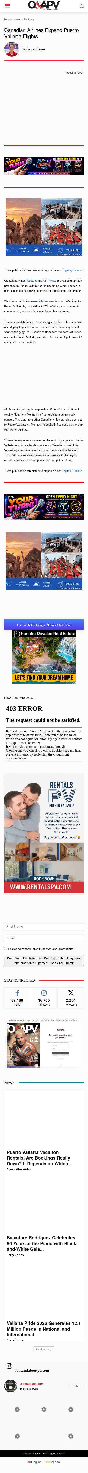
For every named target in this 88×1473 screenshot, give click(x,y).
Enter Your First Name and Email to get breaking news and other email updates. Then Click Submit (44, 961)
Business (29, 19)
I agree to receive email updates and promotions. (40, 948)
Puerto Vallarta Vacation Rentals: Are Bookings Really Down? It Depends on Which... (39, 1158)
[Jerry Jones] (12, 49)
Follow (44, 990)
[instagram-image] (17, 1409)
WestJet (32, 280)
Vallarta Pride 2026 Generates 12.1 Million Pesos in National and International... (44, 1329)
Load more (42, 1349)
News (17, 19)
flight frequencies (48, 301)
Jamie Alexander (19, 1169)
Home (8, 19)
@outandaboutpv (32, 1383)
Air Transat (49, 280)
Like (17, 990)
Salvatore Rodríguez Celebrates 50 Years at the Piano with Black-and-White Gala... (42, 1243)
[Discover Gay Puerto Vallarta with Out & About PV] (44, 5)
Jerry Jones (36, 49)
